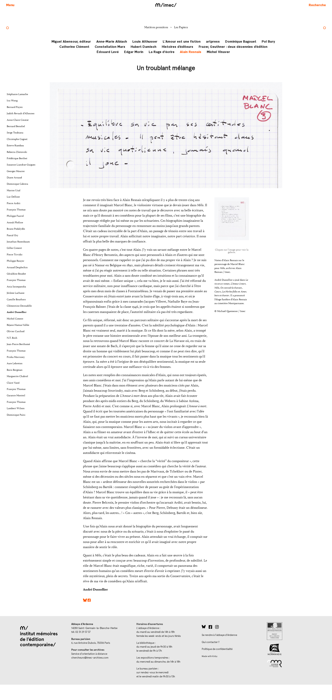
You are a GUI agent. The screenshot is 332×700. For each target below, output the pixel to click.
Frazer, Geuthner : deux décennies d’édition (233, 46)
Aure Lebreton (14, 363)
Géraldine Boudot (16, 273)
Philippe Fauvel (15, 216)
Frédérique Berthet (17, 158)
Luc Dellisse (13, 196)
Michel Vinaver (218, 51)
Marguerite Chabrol (17, 376)
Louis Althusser (144, 41)
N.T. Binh (12, 337)
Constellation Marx (110, 46)
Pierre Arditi (13, 203)
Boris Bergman (14, 370)
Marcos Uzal (13, 190)
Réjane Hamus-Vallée (18, 325)
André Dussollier (17, 312)
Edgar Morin (133, 51)
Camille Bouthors (16, 299)
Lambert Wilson (16, 408)
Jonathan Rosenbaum (18, 241)
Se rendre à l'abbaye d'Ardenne (219, 635)
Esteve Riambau (15, 145)
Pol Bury (268, 41)
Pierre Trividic (14, 254)
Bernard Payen (15, 107)
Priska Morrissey (16, 357)
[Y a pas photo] (7, 28)
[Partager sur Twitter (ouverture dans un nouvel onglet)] (85, 600)
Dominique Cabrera (17, 183)
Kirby (214, 656)
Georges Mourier (16, 171)
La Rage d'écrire (161, 51)
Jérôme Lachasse (15, 293)
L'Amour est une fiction (182, 41)
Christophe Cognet (17, 139)
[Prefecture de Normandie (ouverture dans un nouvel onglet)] (296, 631)
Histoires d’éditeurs (177, 46)
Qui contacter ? (210, 642)
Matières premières (156, 27)
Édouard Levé (108, 51)
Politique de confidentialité (217, 649)
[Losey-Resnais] (324, 28)
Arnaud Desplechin (17, 267)
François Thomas (16, 209)
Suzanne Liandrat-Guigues (21, 164)
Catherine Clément (74, 46)
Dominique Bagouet (240, 41)
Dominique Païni (16, 414)
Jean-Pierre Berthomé (18, 344)
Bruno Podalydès (16, 228)
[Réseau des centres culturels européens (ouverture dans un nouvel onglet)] (296, 663)
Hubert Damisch (143, 46)
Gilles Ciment (14, 248)
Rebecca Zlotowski (17, 152)
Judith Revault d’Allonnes (20, 113)
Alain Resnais (190, 51)
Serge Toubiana (15, 132)
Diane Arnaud (14, 177)
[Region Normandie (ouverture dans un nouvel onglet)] (296, 649)
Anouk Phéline (15, 222)
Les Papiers (181, 27)
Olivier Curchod (15, 331)
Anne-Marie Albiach (111, 41)
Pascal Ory (12, 235)
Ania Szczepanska (16, 286)
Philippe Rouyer (15, 260)
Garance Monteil (16, 395)
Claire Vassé (13, 382)
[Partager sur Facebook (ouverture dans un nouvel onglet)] (89, 600)
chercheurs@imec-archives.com (89, 657)
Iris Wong (12, 100)
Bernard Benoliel (16, 126)
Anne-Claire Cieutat (18, 120)
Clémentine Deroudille (19, 305)
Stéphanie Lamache (17, 94)
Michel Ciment (15, 318)
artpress (213, 41)
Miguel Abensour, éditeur (71, 41)
